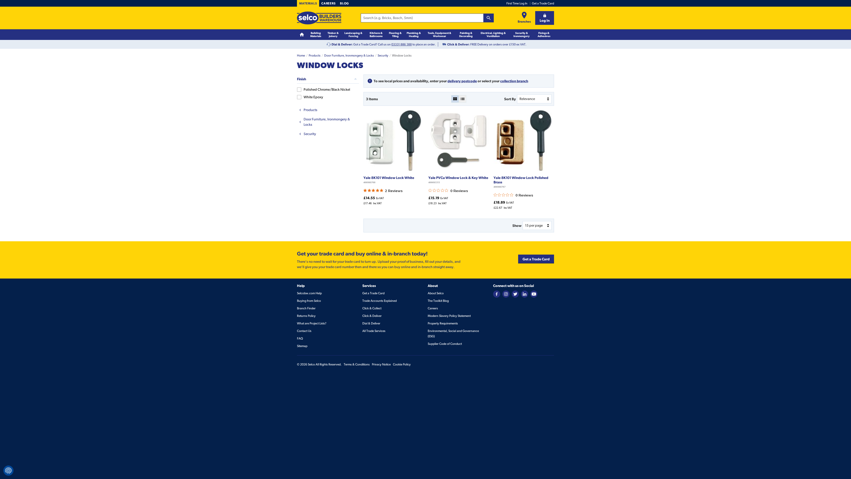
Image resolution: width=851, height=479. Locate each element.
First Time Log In (516, 3)
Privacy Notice (381, 364)
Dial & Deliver (371, 323)
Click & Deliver (372, 316)
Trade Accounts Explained (379, 300)
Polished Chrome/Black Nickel (327, 89)
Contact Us (304, 331)
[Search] (489, 18)
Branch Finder (306, 308)
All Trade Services (373, 331)
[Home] (302, 34)
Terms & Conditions (357, 364)
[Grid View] (455, 99)
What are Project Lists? (311, 323)
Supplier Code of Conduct (445, 344)
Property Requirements (443, 323)
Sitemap (302, 346)
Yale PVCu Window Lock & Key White (458, 178)
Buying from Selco (309, 300)
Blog (344, 3)
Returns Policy (306, 316)
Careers (328, 3)
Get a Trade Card (543, 3)
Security (383, 55)
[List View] (462, 99)
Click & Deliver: (458, 44)
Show (516, 226)
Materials (308, 3)
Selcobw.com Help (309, 293)
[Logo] (319, 18)
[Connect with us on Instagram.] (505, 293)
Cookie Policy (402, 364)
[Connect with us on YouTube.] (533, 293)
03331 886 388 (401, 44)
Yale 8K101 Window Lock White (388, 178)
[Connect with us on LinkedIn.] (524, 293)
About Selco (436, 293)
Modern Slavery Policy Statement (449, 316)
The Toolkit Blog (438, 300)
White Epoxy (313, 97)
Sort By (510, 99)
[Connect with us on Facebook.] (496, 293)
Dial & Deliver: (342, 44)
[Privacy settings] (8, 470)
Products (314, 55)
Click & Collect (371, 308)
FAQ (300, 338)
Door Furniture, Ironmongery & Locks (349, 55)
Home (301, 55)
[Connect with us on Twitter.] (515, 293)
